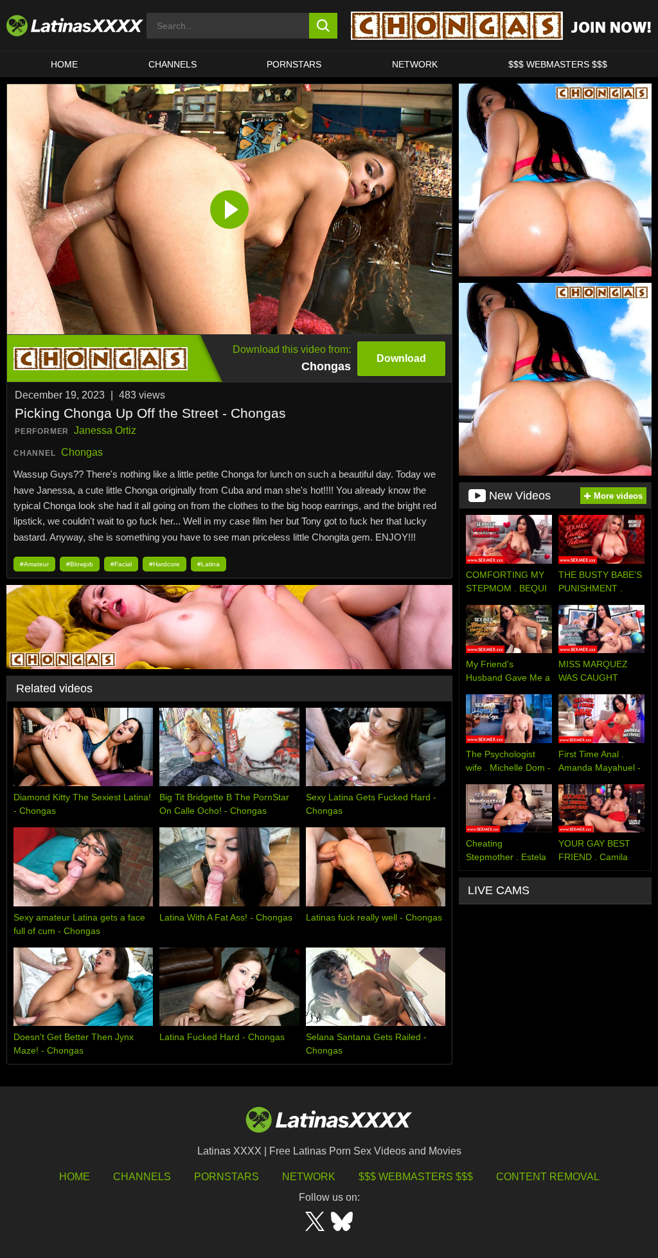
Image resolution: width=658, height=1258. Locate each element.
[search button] (323, 26)
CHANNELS (172, 64)
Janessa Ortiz (105, 430)
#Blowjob (79, 564)
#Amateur (34, 564)
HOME (64, 64)
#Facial (121, 564)
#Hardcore (164, 564)
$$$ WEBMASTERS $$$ (557, 64)
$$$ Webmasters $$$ (416, 1176)
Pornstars (294, 64)
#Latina (208, 564)
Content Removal (548, 1176)
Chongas (82, 452)
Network (415, 64)
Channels (142, 1176)
